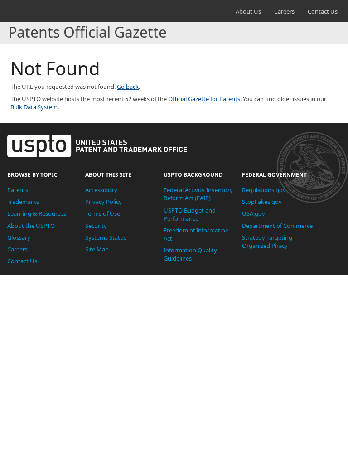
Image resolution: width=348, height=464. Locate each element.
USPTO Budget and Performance (190, 214)
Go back (128, 86)
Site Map (97, 249)
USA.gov (253, 213)
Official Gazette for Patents (204, 99)
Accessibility (101, 190)
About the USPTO (31, 226)
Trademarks (23, 202)
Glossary (18, 237)
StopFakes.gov (262, 202)
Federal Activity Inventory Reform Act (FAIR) (198, 194)
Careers (284, 11)
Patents (17, 190)
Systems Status (105, 237)
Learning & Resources (36, 213)
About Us (248, 11)
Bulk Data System (34, 107)
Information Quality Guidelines (190, 254)
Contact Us (323, 11)
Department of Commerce (277, 226)
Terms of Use (102, 213)
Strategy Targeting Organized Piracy (267, 241)
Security (96, 226)
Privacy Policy (103, 202)
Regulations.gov (264, 190)
